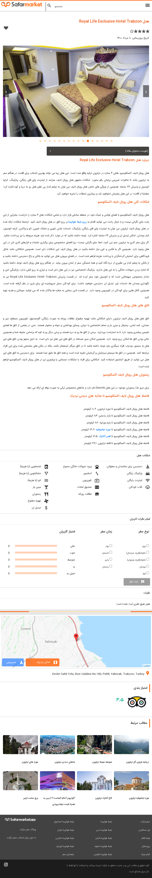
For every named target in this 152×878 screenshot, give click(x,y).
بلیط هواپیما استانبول (64, 822)
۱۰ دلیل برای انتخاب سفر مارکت (21, 838)
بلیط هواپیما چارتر (65, 830)
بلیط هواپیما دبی (104, 830)
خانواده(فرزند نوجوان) (136, 560)
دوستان (143, 567)
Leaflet (146, 665)
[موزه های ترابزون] (20, 737)
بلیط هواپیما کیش (103, 838)
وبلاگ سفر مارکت (28, 830)
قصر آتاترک (105, 436)
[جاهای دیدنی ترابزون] (57, 737)
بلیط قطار (145, 838)
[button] (111, 141)
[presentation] (146, 91)
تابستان (105, 553)
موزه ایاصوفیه (103, 430)
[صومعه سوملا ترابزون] (94, 737)
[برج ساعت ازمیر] (20, 773)
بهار (107, 546)
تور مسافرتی (144, 830)
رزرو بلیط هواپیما (77, 222)
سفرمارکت (145, 822)
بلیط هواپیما (106, 822)
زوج (144, 546)
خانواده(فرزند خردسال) (136, 553)
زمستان (105, 567)
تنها (144, 574)
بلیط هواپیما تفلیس (103, 854)
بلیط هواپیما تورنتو (65, 846)
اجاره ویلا (145, 854)
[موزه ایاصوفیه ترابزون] (131, 773)
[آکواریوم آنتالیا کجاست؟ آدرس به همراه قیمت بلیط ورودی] (57, 773)
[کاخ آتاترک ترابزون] (94, 773)
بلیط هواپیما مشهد (103, 846)
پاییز (107, 560)
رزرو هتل (146, 846)
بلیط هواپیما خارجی (64, 838)
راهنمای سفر (68, 854)
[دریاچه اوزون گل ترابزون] (131, 737)
